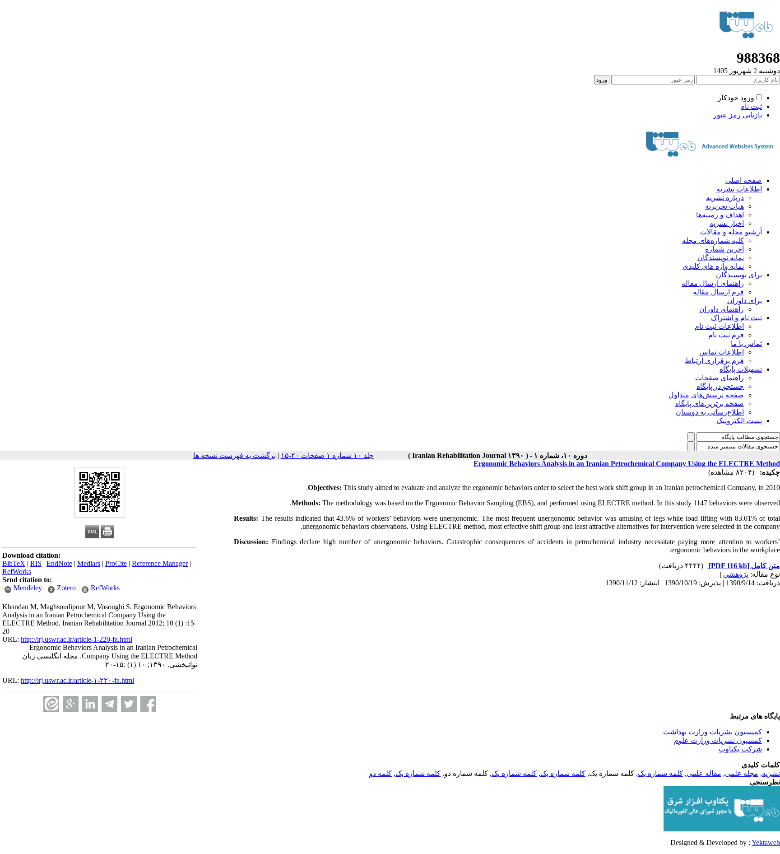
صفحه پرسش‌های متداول (706, 395)
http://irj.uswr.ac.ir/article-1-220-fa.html (76, 639)
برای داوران (744, 300)
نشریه (771, 773)
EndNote (59, 563)
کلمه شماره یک (660, 773)
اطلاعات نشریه (739, 189)
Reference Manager (160, 563)
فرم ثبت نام (726, 335)
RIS (36, 563)
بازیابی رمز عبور (737, 115)
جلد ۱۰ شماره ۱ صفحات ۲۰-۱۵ (327, 455)
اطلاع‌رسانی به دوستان (710, 412)
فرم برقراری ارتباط (714, 360)
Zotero (66, 588)
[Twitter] (129, 704)
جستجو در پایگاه (720, 386)
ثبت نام (751, 106)
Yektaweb (766, 842)
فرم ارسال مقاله (718, 292)
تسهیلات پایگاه (741, 369)
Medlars (88, 563)
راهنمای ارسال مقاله (713, 283)
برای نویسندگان (739, 275)
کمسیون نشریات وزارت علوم (718, 740)
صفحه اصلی (743, 180)
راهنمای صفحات (719, 378)
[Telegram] (109, 704)
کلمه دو (380, 773)
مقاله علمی (704, 773)
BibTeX (13, 563)
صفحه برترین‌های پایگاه (709, 403)
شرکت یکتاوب (740, 749)
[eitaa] (51, 704)
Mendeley (28, 588)
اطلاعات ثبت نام (719, 326)
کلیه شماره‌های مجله (713, 240)
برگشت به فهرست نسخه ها (234, 455)
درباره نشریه (725, 197)
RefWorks (16, 571)
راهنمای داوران (721, 309)
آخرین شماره (724, 249)
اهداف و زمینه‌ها (720, 215)
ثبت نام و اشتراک (736, 318)
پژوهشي (735, 574)
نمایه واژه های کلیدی (713, 266)
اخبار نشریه (727, 223)
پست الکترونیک (739, 421)
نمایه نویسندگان (720, 257)
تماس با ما (746, 343)
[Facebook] (148, 704)
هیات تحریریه (724, 206)
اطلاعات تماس (721, 352)
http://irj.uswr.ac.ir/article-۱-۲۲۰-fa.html (77, 680)
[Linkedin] (90, 704)
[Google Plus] (71, 704)
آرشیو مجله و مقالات (731, 232)
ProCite (116, 563)
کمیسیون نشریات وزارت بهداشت (712, 732)
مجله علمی (741, 773)
